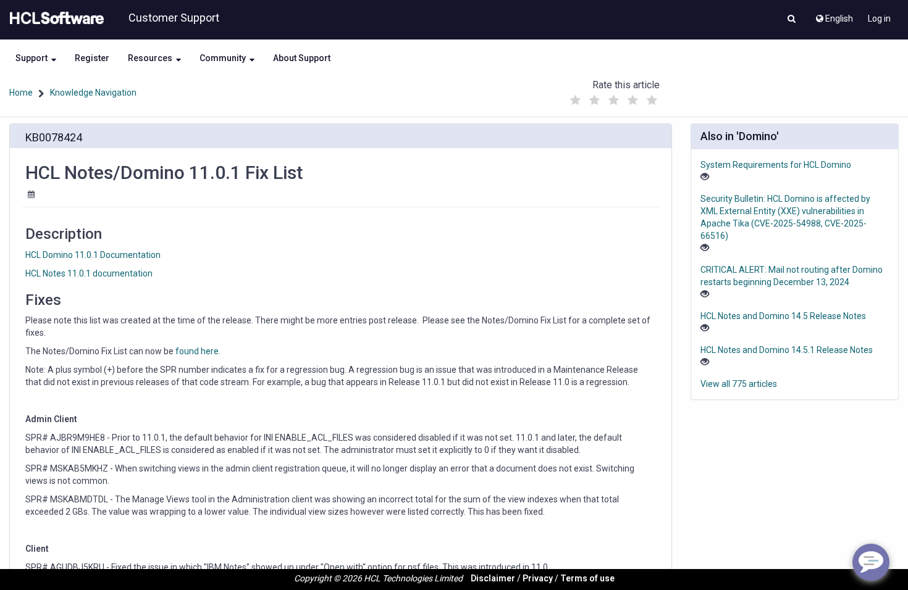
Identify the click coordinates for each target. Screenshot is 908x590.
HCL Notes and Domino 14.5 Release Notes (783, 316)
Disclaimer (493, 578)
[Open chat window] (870, 562)
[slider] (614, 97)
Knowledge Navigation (93, 93)
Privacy (538, 578)
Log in (879, 18)
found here (197, 351)
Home (21, 93)
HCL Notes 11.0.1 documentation (89, 273)
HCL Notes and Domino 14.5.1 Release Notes (786, 350)
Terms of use (587, 578)
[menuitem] (833, 15)
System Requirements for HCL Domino (775, 165)
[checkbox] (575, 100)
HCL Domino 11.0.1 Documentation (93, 255)
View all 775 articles (738, 384)
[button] (792, 19)
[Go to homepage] (54, 18)
